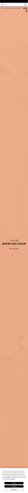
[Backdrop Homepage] (25, 12)
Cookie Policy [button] (7, 477)
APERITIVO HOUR (16, 8)
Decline (14, 486)
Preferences (14, 489)
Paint (2, 8)
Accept (14, 483)
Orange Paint (8, 8)
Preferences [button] (12, 479)
